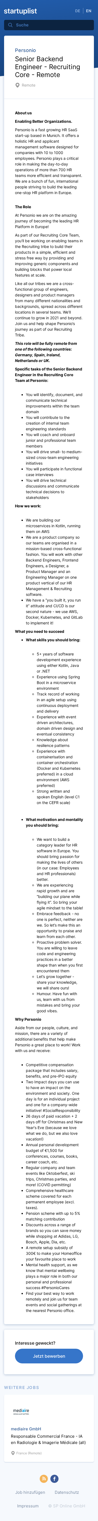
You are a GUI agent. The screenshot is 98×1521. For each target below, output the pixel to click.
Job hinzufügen (30, 1492)
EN (88, 10)
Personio (25, 50)
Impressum (28, 1505)
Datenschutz (67, 1492)
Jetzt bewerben (49, 1356)
